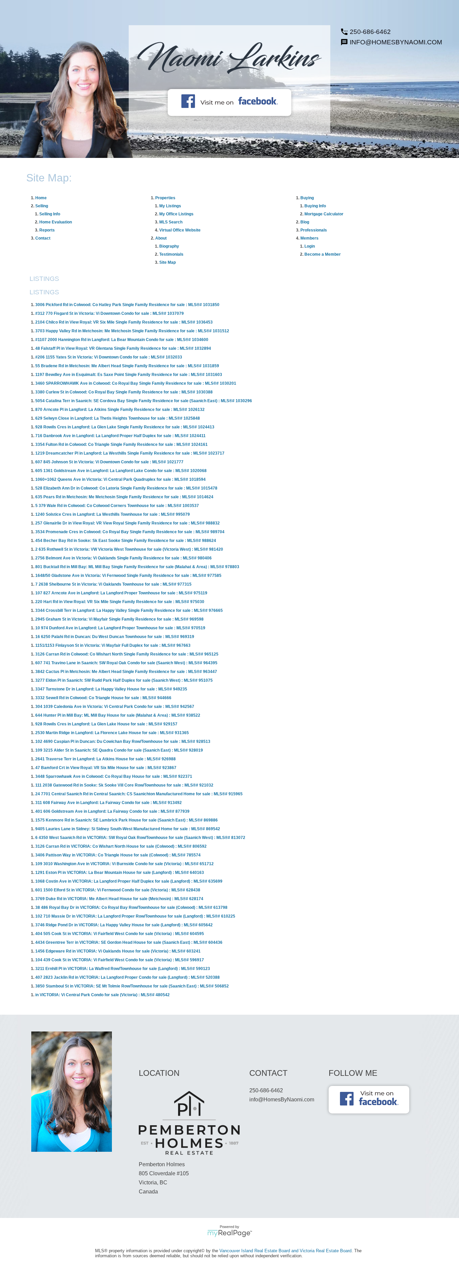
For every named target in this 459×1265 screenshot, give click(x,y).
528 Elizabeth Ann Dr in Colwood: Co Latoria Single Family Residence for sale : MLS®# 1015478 (126, 488)
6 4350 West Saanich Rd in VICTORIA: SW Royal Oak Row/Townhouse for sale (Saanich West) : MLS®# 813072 (140, 837)
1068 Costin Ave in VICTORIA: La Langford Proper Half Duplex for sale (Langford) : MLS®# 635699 (128, 881)
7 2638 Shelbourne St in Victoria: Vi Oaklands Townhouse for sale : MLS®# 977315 (113, 584)
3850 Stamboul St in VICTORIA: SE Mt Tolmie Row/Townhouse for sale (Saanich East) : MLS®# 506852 (132, 986)
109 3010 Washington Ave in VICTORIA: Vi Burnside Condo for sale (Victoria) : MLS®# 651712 (124, 863)
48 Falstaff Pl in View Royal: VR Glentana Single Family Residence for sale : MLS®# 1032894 (123, 348)
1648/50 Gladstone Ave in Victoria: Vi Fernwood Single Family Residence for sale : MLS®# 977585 (128, 575)
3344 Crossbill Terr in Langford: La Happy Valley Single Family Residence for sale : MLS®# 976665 (129, 610)
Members (309, 238)
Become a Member (322, 254)
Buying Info (315, 206)
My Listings (170, 206)
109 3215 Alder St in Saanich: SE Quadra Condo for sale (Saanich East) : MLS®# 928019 (119, 750)
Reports (47, 230)
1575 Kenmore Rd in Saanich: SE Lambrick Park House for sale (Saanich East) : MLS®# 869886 (126, 820)
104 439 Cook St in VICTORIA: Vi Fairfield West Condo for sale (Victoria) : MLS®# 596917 (119, 960)
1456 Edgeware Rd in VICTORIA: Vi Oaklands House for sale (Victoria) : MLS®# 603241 (118, 951)
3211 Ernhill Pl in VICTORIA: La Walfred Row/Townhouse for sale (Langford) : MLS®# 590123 (122, 968)
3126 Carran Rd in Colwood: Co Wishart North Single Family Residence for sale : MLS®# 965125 (126, 654)
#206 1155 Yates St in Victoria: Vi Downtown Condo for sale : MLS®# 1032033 (108, 357)
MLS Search (170, 222)
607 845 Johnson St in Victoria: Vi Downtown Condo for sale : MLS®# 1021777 (109, 462)
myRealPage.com (229, 1233)
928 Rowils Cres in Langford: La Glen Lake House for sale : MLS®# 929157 (106, 724)
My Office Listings (176, 214)
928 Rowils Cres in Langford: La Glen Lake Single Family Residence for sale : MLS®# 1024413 (124, 427)
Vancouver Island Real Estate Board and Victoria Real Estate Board (285, 1250)
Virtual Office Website (180, 230)
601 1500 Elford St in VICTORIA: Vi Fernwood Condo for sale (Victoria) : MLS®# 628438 (117, 890)
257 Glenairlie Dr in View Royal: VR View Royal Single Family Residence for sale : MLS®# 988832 (127, 523)
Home (41, 198)
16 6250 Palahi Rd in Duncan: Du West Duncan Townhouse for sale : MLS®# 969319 (114, 636)
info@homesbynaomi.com (396, 42)
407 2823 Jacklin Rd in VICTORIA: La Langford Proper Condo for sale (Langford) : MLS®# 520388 (127, 977)
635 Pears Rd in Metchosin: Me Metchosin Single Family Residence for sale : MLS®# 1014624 (124, 497)
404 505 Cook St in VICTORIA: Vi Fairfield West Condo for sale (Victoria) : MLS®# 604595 (119, 933)
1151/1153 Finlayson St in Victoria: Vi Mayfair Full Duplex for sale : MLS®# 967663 (113, 645)
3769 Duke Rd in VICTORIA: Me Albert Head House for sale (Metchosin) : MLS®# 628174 (119, 898)
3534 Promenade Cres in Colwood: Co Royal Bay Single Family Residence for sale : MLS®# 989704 (129, 532)
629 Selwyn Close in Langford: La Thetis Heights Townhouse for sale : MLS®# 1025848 (117, 418)
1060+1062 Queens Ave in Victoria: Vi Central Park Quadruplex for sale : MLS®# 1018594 (120, 479)
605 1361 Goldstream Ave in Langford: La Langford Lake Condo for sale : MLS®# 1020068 (121, 470)
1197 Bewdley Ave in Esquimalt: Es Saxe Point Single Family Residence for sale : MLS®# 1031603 (128, 374)
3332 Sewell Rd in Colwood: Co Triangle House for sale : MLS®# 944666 (103, 697)
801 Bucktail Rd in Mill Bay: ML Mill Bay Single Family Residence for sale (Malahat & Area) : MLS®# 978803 (137, 566)
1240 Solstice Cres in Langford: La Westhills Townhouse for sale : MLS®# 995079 (112, 514)
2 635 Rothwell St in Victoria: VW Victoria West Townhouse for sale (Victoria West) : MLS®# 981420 (129, 549)
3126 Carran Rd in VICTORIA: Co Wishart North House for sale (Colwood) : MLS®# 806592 (121, 846)
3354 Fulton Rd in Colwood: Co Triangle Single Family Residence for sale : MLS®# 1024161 (121, 444)
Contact (42, 238)
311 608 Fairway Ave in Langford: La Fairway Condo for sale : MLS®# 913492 (108, 802)
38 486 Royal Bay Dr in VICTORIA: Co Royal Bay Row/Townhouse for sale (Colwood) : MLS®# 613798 (131, 907)
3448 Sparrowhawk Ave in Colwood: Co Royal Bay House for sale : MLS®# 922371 (113, 776)
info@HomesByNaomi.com (281, 1099)
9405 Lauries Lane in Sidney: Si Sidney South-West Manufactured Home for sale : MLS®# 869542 (127, 829)
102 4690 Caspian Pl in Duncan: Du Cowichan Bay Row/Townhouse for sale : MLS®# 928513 (122, 741)
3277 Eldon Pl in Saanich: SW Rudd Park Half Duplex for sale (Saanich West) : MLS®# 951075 (124, 680)
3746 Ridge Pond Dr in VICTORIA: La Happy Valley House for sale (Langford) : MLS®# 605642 (124, 925)
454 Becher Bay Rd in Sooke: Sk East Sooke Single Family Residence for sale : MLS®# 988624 (125, 540)
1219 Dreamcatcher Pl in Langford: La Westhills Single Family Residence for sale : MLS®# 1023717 (129, 453)
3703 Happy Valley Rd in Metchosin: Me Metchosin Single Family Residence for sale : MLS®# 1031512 (132, 331)
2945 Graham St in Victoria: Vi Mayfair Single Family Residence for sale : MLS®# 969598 (119, 619)
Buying (307, 198)
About (161, 238)
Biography (169, 246)
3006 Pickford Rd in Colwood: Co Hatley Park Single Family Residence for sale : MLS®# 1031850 (127, 304)
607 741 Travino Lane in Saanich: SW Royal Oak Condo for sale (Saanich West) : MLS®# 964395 (126, 663)
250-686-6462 (370, 31)
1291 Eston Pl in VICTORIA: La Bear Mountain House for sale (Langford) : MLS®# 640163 (119, 872)
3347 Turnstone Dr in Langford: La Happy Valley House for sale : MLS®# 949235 (111, 689)
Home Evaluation (55, 222)
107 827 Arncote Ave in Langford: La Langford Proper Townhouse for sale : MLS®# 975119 (121, 593)
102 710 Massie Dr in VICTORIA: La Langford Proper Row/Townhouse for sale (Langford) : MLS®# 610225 (135, 916)
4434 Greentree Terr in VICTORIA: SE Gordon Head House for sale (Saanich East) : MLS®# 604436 (128, 942)
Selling (41, 206)
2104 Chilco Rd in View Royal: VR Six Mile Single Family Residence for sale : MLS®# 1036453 (124, 322)
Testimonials (171, 254)
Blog (304, 222)
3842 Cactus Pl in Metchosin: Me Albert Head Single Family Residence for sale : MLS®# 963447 (126, 671)
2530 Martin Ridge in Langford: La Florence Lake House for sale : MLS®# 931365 (112, 732)
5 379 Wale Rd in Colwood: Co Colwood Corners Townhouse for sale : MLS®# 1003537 (117, 505)
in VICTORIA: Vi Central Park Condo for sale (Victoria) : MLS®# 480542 (102, 995)
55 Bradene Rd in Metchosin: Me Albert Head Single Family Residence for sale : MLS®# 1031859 (127, 366)
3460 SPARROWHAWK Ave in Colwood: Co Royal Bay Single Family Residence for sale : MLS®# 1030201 (135, 383)
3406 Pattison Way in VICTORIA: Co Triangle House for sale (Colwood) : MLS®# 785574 (118, 855)
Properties (165, 198)
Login (309, 246)
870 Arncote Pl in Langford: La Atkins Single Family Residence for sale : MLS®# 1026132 (120, 409)
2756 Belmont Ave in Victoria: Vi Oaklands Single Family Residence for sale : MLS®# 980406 (123, 558)
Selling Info (49, 214)
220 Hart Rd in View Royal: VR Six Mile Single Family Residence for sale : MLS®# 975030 (119, 601)
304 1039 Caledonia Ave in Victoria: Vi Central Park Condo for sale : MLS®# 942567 (114, 706)
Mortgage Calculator (323, 214)
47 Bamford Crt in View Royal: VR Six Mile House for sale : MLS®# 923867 (105, 767)
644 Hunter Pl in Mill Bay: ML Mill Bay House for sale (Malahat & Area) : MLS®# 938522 (117, 715)
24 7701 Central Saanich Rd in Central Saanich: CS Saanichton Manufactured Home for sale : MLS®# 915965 (139, 794)
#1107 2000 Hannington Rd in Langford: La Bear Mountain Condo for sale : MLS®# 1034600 (121, 339)
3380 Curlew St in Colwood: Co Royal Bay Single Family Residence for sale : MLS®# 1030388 (124, 392)
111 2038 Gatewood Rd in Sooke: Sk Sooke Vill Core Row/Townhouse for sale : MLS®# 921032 (124, 785)
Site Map (167, 262)
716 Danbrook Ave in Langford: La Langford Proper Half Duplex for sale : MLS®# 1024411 (120, 435)
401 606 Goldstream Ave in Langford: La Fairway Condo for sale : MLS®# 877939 (112, 811)
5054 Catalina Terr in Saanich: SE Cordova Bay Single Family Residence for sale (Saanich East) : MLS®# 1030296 (143, 400)
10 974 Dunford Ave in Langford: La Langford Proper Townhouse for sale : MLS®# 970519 (120, 628)
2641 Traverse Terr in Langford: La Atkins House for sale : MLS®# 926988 (105, 759)
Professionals (313, 230)
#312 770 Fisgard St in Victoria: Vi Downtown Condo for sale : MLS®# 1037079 (109, 313)
